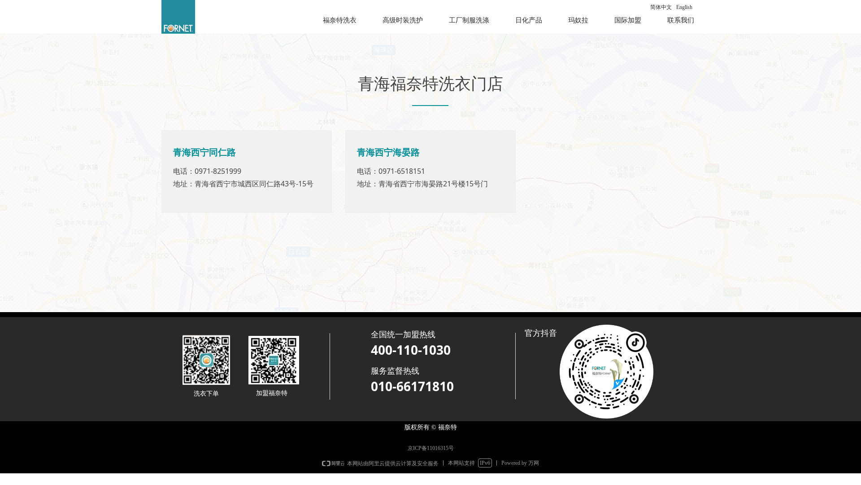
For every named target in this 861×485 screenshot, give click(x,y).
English (684, 7)
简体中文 (661, 7)
